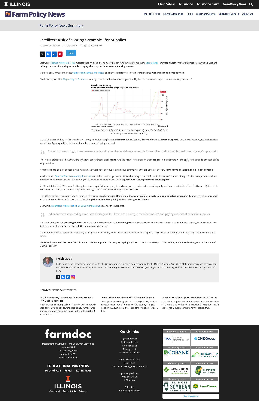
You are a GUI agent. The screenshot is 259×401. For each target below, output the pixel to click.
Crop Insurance (129, 345)
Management (129, 349)
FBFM (68, 370)
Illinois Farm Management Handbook (129, 366)
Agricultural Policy (129, 342)
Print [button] (70, 53)
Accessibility (69, 391)
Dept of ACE (53, 370)
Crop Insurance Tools (129, 359)
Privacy (83, 391)
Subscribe (129, 387)
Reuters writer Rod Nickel (63, 62)
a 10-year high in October (73, 79)
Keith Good (64, 259)
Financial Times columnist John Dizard (73, 176)
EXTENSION (83, 370)
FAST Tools (129, 362)
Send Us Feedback (68, 357)
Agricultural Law (129, 338)
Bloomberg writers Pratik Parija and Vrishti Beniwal (76, 205)
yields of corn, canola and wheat (88, 72)
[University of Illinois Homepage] (68, 387)
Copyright (54, 391)
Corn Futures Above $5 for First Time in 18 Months (189, 297)
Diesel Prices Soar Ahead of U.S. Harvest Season (127, 297)
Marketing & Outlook (129, 352)
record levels (152, 62)
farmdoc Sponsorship (129, 390)
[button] (42, 54)
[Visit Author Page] (48, 261)
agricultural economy (93, 45)
